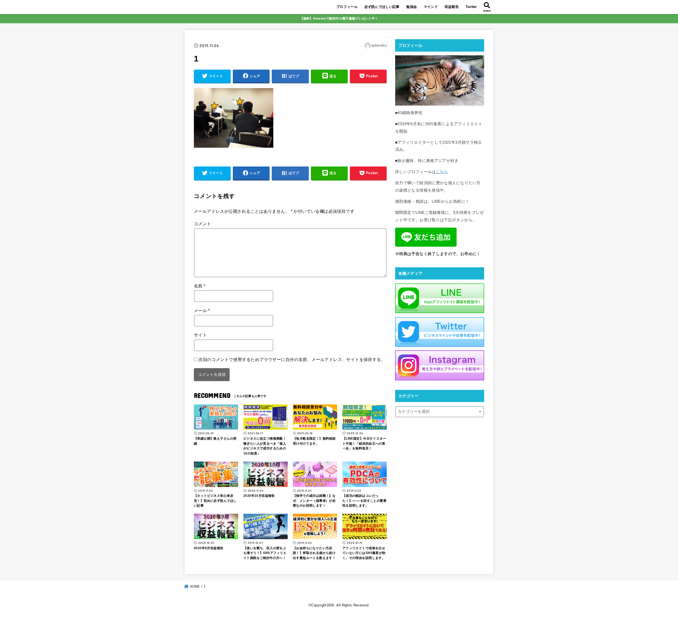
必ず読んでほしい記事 (382, 7)
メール (202, 310)
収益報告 (452, 7)
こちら (442, 172)
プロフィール (347, 7)
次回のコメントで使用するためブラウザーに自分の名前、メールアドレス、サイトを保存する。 (291, 359)
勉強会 (411, 7)
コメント (202, 223)
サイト (200, 334)
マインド (431, 7)
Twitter (471, 7)
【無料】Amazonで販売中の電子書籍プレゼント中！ (339, 18)
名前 (200, 285)
